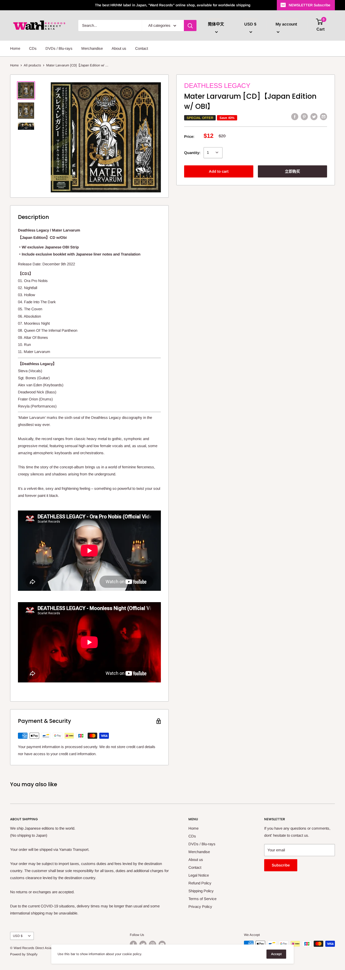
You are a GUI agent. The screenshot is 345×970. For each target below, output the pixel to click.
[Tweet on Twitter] (313, 116)
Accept (276, 954)
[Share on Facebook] (294, 116)
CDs (33, 48)
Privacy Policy (200, 906)
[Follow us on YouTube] (162, 944)
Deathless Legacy (217, 85)
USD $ (17, 936)
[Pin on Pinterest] (304, 116)
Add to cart (219, 171)
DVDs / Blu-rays (58, 48)
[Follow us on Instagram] (152, 944)
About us (119, 48)
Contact (141, 48)
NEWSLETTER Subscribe (309, 5)
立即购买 (292, 171)
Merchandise (92, 48)
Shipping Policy (201, 891)
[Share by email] (323, 116)
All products (32, 65)
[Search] (190, 25)
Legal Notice (198, 875)
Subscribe (281, 865)
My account (286, 24)
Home (15, 48)
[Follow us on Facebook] (133, 944)
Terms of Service (202, 899)
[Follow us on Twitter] (142, 944)
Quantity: (192, 152)
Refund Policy (199, 883)
